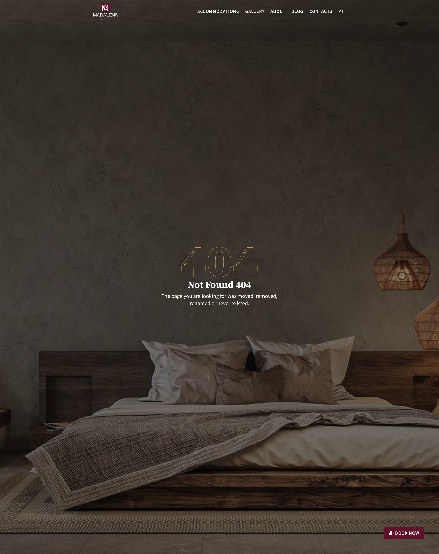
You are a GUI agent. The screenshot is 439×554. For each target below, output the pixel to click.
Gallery (255, 11)
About (278, 11)
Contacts (320, 11)
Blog (297, 11)
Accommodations (218, 11)
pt (341, 11)
